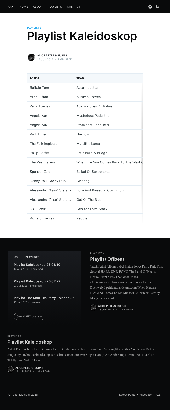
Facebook (146, 394)
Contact (73, 6)
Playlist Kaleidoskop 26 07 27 (37, 281)
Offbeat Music (17, 394)
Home (23, 6)
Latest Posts (127, 394)
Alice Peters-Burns (52, 55)
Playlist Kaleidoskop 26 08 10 (37, 265)
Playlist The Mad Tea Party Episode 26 (44, 298)
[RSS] (158, 6)
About (38, 6)
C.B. (159, 394)
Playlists (55, 6)
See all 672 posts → (29, 316)
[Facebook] (150, 6)
